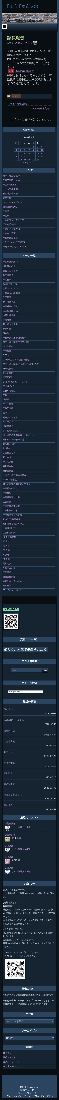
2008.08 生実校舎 (11, 519)
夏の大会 (8, 805)
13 (25, 153)
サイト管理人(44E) (21, 827)
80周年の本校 (9, 537)
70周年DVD (8, 386)
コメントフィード (11, 1061)
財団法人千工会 (10, 193)
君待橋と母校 (9, 444)
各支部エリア (9, 452)
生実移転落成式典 (11, 497)
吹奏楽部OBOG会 (11, 206)
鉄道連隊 (7, 319)
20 (25, 156)
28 (29, 159)
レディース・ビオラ (12, 202)
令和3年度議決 (24, 71)
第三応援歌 (8, 377)
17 (42, 153)
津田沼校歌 (8, 346)
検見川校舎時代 (10, 315)
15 (33, 153)
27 (25, 159)
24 (42, 156)
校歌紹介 (7, 328)
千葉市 (6, 215)
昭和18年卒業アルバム (13, 523)
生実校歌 (7, 350)
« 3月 (25, 162)
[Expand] (4, 26)
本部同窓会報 (9, 302)
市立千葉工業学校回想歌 (14, 337)
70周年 (6, 554)
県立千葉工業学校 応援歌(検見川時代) (21, 364)
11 (16, 153)
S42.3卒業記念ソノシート (15, 381)
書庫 (5, 412)
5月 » (32, 162)
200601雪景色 (10, 479)
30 (38, 159)
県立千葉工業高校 (11, 176)
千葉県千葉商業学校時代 (14, 475)
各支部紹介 (8, 275)
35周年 (6, 541)
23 (38, 156)
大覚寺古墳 (9, 741)
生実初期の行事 (10, 510)
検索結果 (7, 585)
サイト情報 (8, 403)
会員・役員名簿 (10, 270)
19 (21, 156)
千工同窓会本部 (10, 189)
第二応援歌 (8, 373)
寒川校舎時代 (9, 466)
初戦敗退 (8, 773)
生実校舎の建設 (10, 488)
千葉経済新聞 (9, 224)
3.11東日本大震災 (11, 430)
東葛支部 (7, 198)
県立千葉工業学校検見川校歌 (16, 342)
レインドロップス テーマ (17, 1096)
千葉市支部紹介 (10, 261)
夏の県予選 (9, 784)
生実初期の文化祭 (11, 506)
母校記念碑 (8, 408)
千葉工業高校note (11, 180)
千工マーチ (8, 355)
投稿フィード (9, 1057)
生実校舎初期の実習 (12, 515)
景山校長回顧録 (10, 310)
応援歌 (6, 399)
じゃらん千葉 (9, 233)
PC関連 (6, 448)
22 (33, 156)
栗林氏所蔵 (8, 470)
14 (29, 153)
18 (16, 156)
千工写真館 (8, 461)
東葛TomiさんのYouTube (15, 246)
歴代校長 (7, 572)
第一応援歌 (8, 368)
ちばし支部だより (11, 284)
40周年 (6, 545)
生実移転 (7, 492)
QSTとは (8, 752)
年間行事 (7, 279)
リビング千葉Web (11, 228)
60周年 (6, 559)
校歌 (5, 395)
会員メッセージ (10, 288)
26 (21, 159)
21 (29, 156)
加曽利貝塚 (9, 730)
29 (33, 159)
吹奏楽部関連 (9, 576)
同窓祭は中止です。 (13, 794)
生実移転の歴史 (10, 306)
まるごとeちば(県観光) (14, 242)
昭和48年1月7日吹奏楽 (14, 439)
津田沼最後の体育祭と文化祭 (16, 484)
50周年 (6, 550)
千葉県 (6, 211)
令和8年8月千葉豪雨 (14, 720)
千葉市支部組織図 (11, 292)
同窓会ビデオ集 (10, 417)
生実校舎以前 (9, 528)
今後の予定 (9, 762)
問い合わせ (9, 709)
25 (16, 159)
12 (21, 153)
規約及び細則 (9, 266)
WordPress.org (10, 1066)
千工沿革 (7, 297)
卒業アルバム (9, 568)
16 (38, 153)
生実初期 (7, 501)
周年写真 (7, 563)
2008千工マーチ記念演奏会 (16, 359)
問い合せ (7, 457)
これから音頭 (9, 390)
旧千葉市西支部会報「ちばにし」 (19, 435)
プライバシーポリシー (13, 590)
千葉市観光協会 (10, 237)
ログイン (7, 1053)
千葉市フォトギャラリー (14, 220)
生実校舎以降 (9, 532)
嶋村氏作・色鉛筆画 (12, 581)
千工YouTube (9, 184)
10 (42, 150)
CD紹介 (6, 333)
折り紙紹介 (8, 426)
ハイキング (8, 421)
